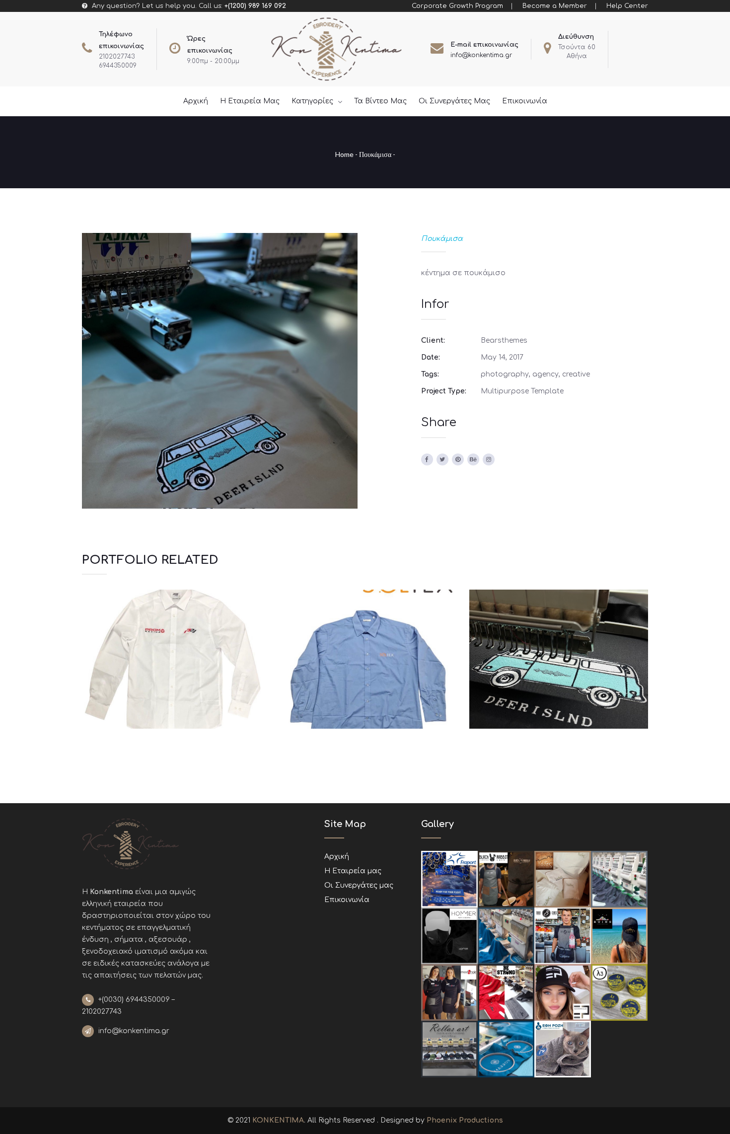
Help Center (627, 5)
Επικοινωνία (346, 900)
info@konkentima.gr (481, 55)
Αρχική (336, 856)
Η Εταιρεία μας (352, 871)
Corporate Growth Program (457, 5)
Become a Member (554, 5)
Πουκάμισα (375, 154)
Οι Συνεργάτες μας (358, 885)
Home (344, 154)
